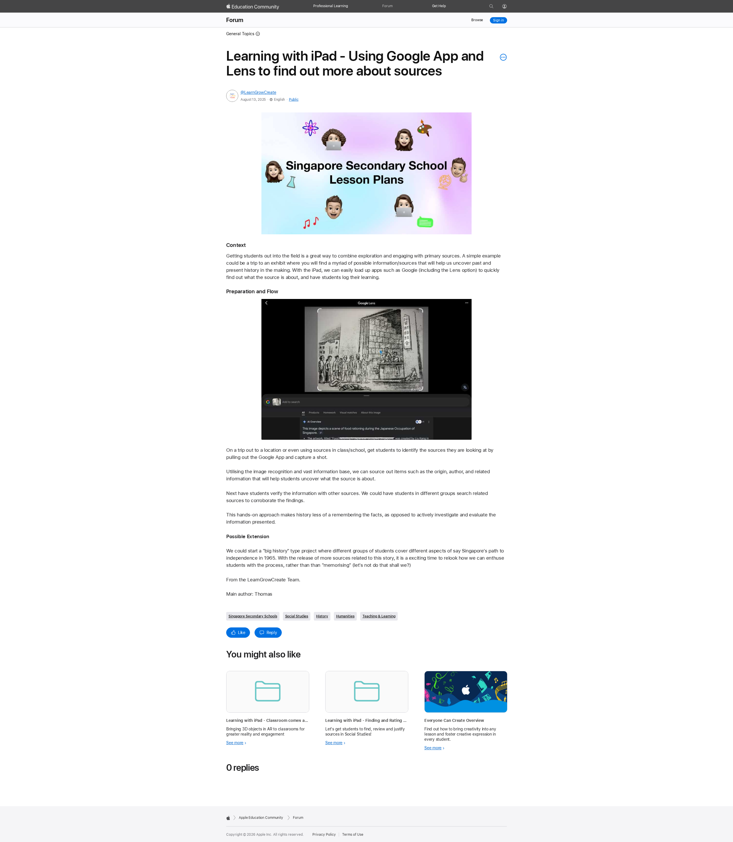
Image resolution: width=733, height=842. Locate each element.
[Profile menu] (508, 6)
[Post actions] (502, 57)
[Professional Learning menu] (350, 6)
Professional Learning (330, 6)
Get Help (439, 6)
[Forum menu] (395, 6)
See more (234, 742)
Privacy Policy (324, 835)
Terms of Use (352, 835)
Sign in (498, 20)
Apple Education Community (261, 818)
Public (293, 100)
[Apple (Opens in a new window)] (228, 818)
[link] (366, 173)
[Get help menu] (448, 6)
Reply (272, 632)
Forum (387, 6)
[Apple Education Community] (252, 6)
